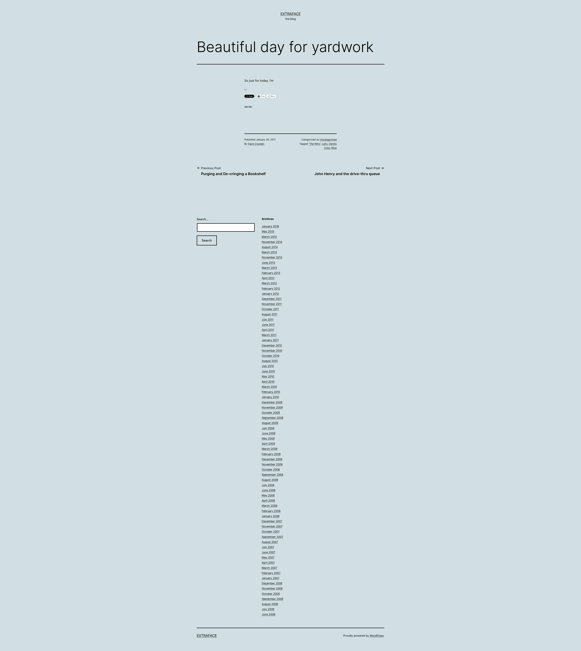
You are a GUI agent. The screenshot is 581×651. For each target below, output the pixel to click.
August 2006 (270, 604)
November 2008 (272, 464)
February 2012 (271, 288)
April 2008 (268, 500)
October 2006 (271, 593)
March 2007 (269, 567)
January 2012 (270, 293)
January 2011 (270, 340)
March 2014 (269, 252)
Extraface (291, 14)
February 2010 (271, 391)
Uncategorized (328, 139)
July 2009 (268, 428)
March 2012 (269, 283)
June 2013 (268, 262)
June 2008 (268, 490)
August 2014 (270, 247)
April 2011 (268, 329)
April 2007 (268, 562)
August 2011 (269, 314)
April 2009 (268, 443)
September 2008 (272, 474)
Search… (202, 219)
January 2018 (270, 226)
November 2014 (272, 241)
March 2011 (269, 335)
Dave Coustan (256, 143)
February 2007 (271, 573)
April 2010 (268, 381)
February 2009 (271, 454)
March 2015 (269, 236)
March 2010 (269, 386)
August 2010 (270, 360)
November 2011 (272, 304)
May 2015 (268, 231)
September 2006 (272, 598)
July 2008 (268, 485)
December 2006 (272, 583)
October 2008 (271, 469)
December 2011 (271, 298)
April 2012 (268, 278)
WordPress (377, 635)
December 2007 (272, 521)
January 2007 (270, 578)
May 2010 (268, 376)
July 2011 (267, 319)
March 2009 (269, 448)
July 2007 (268, 547)
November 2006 (272, 588)
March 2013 (269, 267)
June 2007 (268, 552)
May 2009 (268, 438)
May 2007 (268, 557)
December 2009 (272, 402)
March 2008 (269, 505)
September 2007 (272, 536)
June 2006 (268, 614)
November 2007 (272, 526)
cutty (325, 143)
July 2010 (268, 366)
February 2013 (271, 273)
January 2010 (270, 397)
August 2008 (270, 479)
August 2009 (270, 422)
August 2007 (270, 542)
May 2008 (268, 495)
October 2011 (270, 309)
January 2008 (270, 516)
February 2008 (271, 511)
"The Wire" (314, 143)
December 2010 (272, 345)
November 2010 (272, 350)
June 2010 (268, 371)
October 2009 (271, 412)
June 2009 (268, 433)
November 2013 (272, 257)
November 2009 (272, 407)
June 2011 (268, 324)
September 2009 (272, 417)
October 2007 (271, 531)
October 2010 (270, 355)
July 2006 (268, 609)
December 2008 (272, 459)
